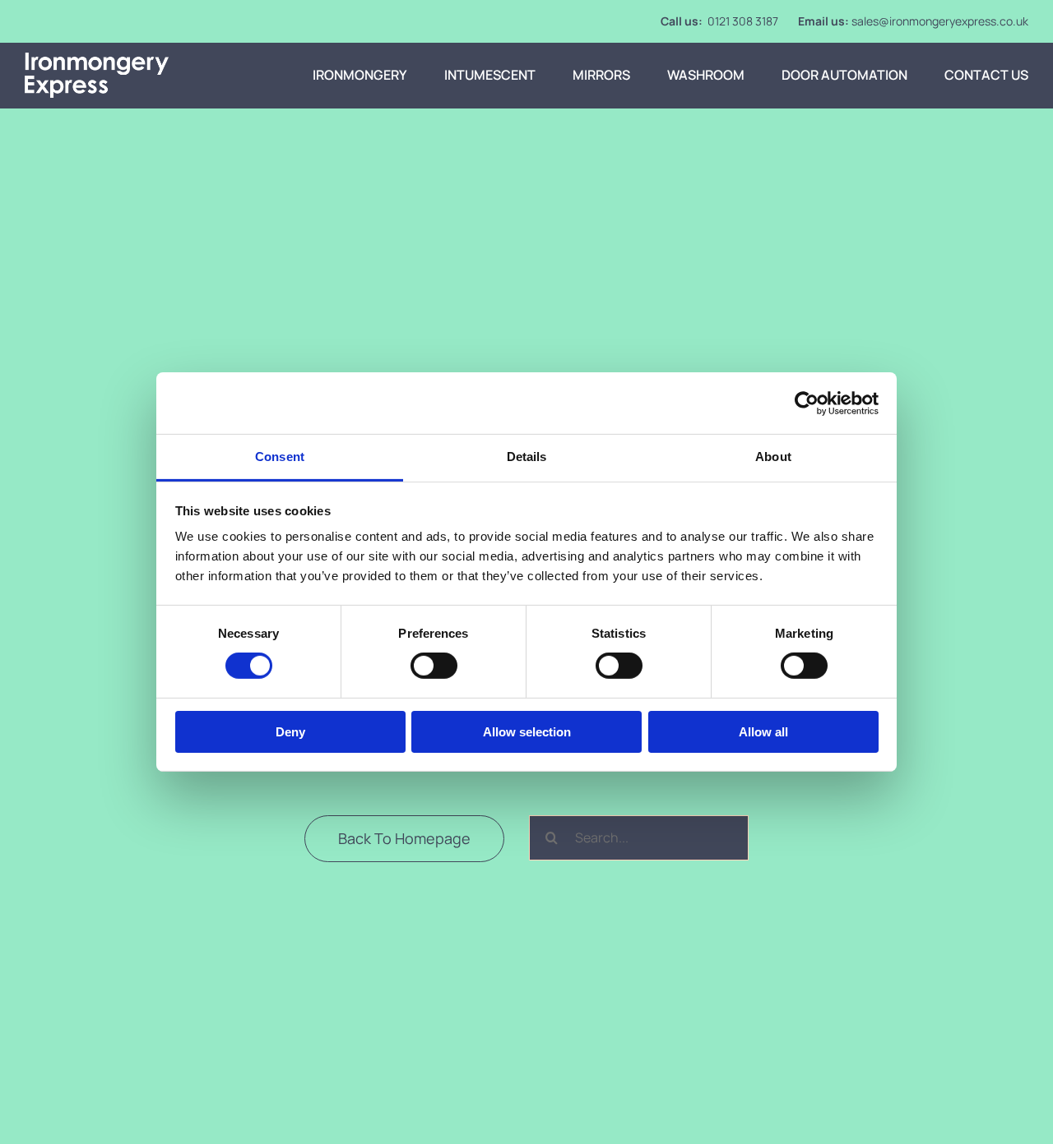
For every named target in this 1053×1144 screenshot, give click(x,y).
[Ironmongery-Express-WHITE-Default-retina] (97, 59)
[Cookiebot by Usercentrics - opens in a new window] (807, 402)
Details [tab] (527, 457)
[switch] (434, 666)
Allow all (763, 732)
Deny (290, 732)
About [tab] (773, 457)
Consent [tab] (279, 457)
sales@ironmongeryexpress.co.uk (939, 21)
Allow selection (527, 732)
